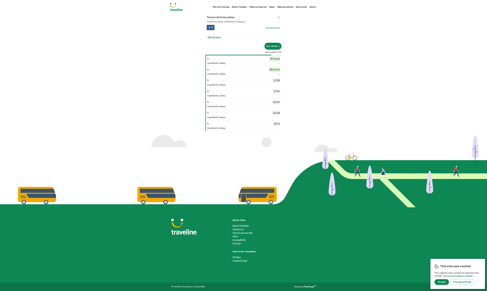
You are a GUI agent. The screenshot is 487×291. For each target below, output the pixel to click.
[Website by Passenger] (305, 286)
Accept (442, 282)
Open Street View (273, 28)
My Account (301, 7)
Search (312, 7)
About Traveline (239, 7)
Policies (236, 243)
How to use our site (242, 232)
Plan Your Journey (221, 7)
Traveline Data (239, 260)
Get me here (214, 37)
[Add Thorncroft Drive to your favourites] (278, 17)
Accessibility (239, 240)
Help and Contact (285, 7)
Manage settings (462, 282)
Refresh (258, 46)
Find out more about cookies (458, 276)
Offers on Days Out (258, 7)
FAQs (235, 236)
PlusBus (236, 257)
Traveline (176, 7)
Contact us (238, 229)
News (272, 7)
